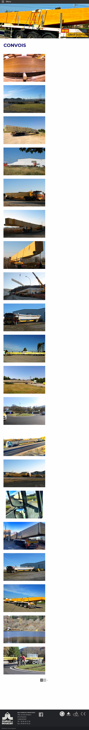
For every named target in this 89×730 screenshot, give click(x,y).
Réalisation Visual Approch (9, 728)
